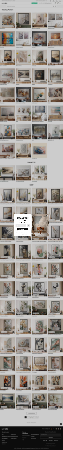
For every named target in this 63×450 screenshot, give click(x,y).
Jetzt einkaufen (22, 229)
